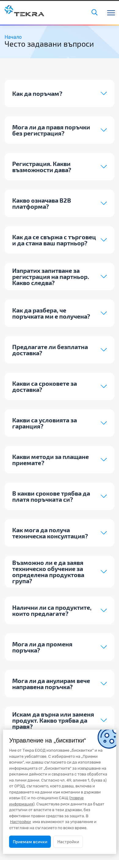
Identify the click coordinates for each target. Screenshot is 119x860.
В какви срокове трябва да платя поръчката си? (51, 496)
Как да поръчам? (37, 93)
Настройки (68, 841)
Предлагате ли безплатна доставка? (50, 349)
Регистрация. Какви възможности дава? (41, 166)
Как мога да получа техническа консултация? (50, 533)
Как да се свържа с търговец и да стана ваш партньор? (54, 240)
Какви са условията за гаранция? (44, 423)
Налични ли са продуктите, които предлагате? (52, 610)
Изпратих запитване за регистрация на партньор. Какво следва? (50, 276)
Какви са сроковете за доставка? (44, 386)
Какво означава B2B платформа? (41, 203)
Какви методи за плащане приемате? (50, 459)
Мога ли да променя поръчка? (42, 647)
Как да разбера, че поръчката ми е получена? (51, 313)
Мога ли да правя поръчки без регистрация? (51, 130)
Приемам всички (30, 841)
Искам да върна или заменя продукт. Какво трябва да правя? (53, 720)
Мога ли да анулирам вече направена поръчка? (51, 683)
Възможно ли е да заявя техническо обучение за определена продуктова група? (48, 571)
